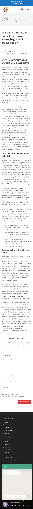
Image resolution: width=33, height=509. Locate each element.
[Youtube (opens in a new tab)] (16, 3)
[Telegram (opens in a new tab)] (21, 3)
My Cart (7, 452)
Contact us (18, 501)
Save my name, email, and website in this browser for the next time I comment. (14, 395)
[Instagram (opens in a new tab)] (14, 3)
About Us (7, 444)
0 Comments (23, 53)
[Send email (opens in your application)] (18, 3)
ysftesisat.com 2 (9, 53)
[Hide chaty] (5, 504)
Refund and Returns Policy (16, 502)
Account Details (9, 427)
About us (11, 501)
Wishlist (25, 501)
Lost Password (9, 430)
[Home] (2, 21)
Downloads (8, 425)
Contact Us (8, 447)
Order (6, 422)
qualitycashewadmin (11, 49)
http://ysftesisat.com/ (8, 190)
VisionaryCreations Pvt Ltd (16, 507)
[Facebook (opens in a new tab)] (12, 3)
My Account (8, 450)
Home (6, 441)
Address (7, 433)
